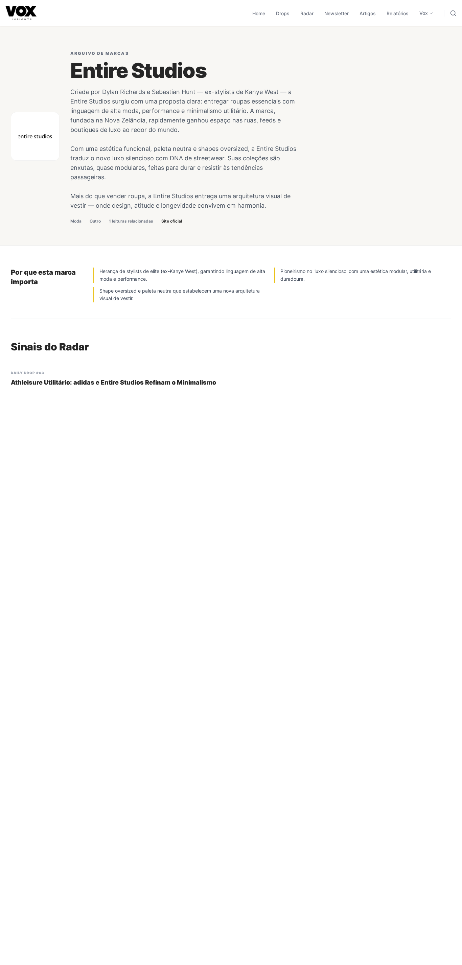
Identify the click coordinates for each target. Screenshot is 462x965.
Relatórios (398, 13)
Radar (307, 13)
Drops (283, 13)
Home (258, 13)
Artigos (368, 13)
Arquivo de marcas (99, 53)
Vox (423, 13)
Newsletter (336, 13)
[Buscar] (453, 13)
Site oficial (171, 221)
